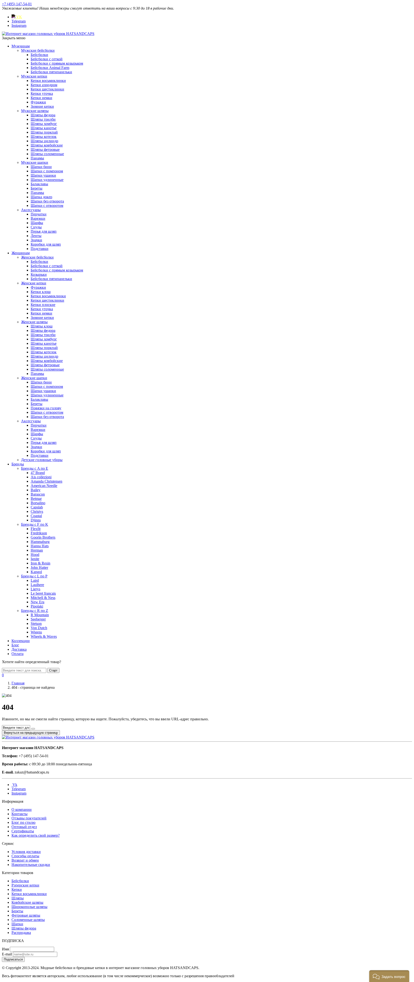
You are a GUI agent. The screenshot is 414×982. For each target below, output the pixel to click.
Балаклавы (39, 184)
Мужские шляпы (35, 111)
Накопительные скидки (31, 865)
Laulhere (37, 585)
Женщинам (21, 253)
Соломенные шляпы (28, 920)
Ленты (36, 236)
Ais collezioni (41, 477)
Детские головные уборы (42, 460)
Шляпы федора (43, 115)
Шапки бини (41, 167)
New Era (37, 602)
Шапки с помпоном (47, 171)
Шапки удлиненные (47, 180)
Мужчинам (21, 46)
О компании (22, 809)
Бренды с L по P (34, 576)
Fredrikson (39, 533)
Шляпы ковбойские (47, 145)
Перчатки (38, 214)
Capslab (37, 507)
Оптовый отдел (24, 827)
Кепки (17, 889)
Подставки (39, 249)
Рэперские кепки (25, 885)
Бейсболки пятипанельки (51, 72)
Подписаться (13, 959)
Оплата (17, 654)
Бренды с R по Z (34, 611)
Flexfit (35, 529)
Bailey (35, 490)
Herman (37, 550)
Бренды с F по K (34, 524)
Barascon (38, 494)
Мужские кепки (34, 76)
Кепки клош (41, 292)
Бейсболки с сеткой (47, 59)
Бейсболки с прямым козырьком (57, 63)
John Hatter (39, 567)
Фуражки (38, 102)
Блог (15, 645)
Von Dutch (39, 628)
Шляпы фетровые (45, 149)
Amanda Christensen (46, 481)
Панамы (37, 158)
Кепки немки (41, 98)
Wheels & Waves (44, 636)
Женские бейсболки (37, 257)
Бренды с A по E (34, 468)
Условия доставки (26, 852)
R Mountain (40, 615)
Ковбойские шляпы (27, 902)
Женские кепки (33, 283)
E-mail (7, 954)
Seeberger (38, 619)
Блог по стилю (23, 822)
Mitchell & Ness (43, 598)
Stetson (36, 623)
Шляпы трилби (43, 119)
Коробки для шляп (46, 244)
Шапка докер (41, 197)
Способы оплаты (25, 856)
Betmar (36, 499)
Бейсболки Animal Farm (50, 68)
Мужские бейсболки (38, 50)
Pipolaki (37, 606)
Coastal (36, 516)
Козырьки (39, 274)
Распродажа (21, 933)
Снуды (36, 227)
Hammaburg (40, 542)
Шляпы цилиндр (44, 141)
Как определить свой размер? (36, 835)
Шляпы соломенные (47, 154)
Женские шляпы (34, 322)
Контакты (20, 814)
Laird (35, 580)
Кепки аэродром (44, 85)
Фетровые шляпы (26, 915)
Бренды (18, 464)
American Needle (44, 486)
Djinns (36, 520)
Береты (36, 188)
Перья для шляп (44, 231)
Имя (5, 949)
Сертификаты (23, 831)
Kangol (36, 572)
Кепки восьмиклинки (48, 81)
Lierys (35, 589)
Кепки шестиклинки (47, 89)
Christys (37, 511)
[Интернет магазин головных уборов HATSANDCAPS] (48, 34)
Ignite (35, 559)
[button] (389, 976)
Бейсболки (39, 55)
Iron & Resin (40, 563)
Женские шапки (34, 378)
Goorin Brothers (43, 537)
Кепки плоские (43, 305)
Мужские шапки (34, 162)
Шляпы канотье (44, 128)
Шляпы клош (41, 326)
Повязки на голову (46, 408)
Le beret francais (43, 593)
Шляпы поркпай (44, 132)
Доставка (19, 649)
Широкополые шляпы (29, 907)
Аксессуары (31, 210)
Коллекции (21, 641)
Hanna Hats (40, 546)
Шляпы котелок (44, 137)
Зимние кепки (42, 106)
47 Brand (38, 473)
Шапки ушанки (43, 175)
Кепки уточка (42, 93)
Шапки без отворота (47, 201)
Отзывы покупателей (29, 818)
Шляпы (18, 898)
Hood (35, 555)
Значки (36, 240)
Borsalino (38, 503)
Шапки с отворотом (47, 205)
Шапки (17, 924)
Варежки (38, 218)
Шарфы (37, 223)
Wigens (36, 632)
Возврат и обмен (25, 860)
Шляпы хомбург (44, 124)
